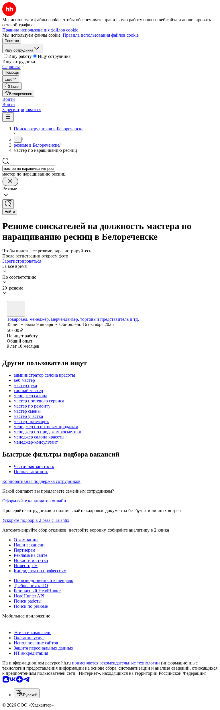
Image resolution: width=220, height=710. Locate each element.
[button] (8, 99)
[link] (12, 86)
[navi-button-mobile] (8, 117)
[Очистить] (10, 181)
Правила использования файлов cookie (101, 35)
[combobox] (28, 169)
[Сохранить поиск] (8, 204)
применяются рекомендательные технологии (116, 662)
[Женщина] (16, 308)
